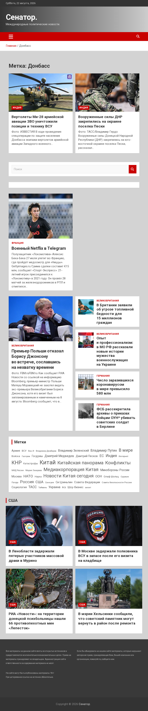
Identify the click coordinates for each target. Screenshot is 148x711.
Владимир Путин (104, 450)
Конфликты (118, 462)
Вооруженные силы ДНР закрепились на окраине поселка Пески (100, 121)
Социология (19, 487)
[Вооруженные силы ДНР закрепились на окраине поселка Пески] (107, 92)
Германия (103, 376)
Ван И (31, 451)
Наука (38, 476)
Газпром (26, 456)
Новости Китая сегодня (68, 476)
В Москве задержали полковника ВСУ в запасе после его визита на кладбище (108, 556)
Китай (48, 462)
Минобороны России (114, 470)
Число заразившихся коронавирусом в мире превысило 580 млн (115, 386)
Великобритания (23, 345)
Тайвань (42, 487)
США (39, 482)
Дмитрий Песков (87, 456)
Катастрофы (30, 463)
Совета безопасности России (117, 482)
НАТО (28, 476)
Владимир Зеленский (73, 450)
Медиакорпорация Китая (71, 469)
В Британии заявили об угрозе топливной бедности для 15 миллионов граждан (115, 314)
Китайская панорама (80, 462)
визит (88, 487)
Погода (15, 482)
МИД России (18, 470)
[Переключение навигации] (11, 36)
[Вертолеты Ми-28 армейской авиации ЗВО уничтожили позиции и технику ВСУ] (40, 92)
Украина (54, 487)
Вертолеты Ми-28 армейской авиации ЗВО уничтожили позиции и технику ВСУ (38, 121)
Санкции (49, 482)
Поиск (132, 169)
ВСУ (24, 451)
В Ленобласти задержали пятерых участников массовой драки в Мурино (36, 556)
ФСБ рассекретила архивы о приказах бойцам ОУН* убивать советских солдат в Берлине (116, 418)
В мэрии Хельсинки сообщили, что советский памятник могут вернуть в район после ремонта (106, 618)
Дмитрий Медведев (59, 456)
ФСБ (64, 487)
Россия (27, 482)
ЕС (101, 456)
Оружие (125, 476)
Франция (18, 243)
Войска (16, 456)
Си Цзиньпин (64, 482)
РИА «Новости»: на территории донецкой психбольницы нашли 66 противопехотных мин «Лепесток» (37, 621)
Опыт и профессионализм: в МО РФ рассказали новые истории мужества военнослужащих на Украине (115, 351)
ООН (98, 476)
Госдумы (37, 456)
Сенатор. (21, 17)
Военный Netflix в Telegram (39, 248)
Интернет (123, 456)
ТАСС (33, 487)
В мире (126, 450)
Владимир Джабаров (46, 451)
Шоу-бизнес (75, 487)
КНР (17, 462)
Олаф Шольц (111, 476)
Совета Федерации (87, 482)
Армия (16, 450)
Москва (17, 476)
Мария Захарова (33, 470)
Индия (17, 107)
